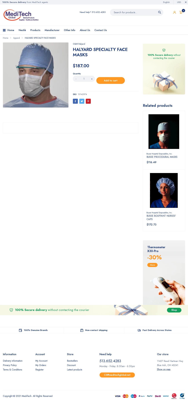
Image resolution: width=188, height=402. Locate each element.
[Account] (174, 12)
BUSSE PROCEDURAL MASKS (162, 157)
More (152, 264)
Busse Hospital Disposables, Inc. (159, 153)
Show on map (164, 369)
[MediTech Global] (21, 15)
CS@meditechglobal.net (117, 375)
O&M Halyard (79, 43)
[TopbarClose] (186, 2)
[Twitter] (81, 101)
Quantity (77, 73)
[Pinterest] (88, 101)
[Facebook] (75, 101)
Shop (174, 310)
